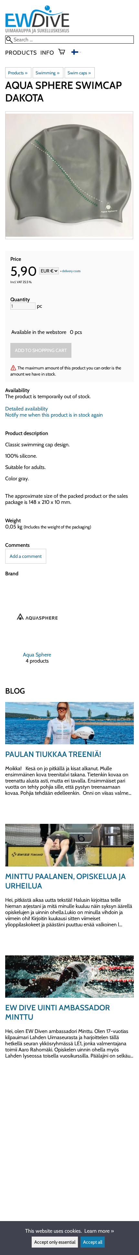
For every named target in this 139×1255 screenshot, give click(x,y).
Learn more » (99, 1231)
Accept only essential (54, 1242)
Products (21, 52)
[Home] (37, 32)
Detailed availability (26, 409)
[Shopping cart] (64, 52)
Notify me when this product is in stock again (54, 415)
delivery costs (71, 271)
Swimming (47, 72)
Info (47, 52)
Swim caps (79, 72)
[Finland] (76, 53)
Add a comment (26, 556)
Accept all (92, 1242)
